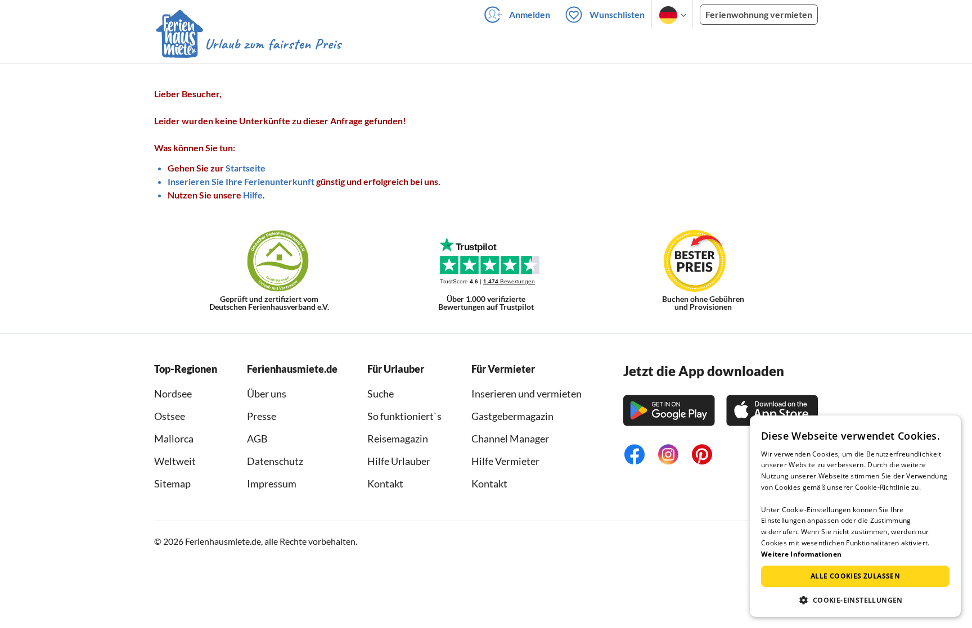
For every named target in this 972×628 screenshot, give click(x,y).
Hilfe (253, 194)
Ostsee (169, 416)
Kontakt (385, 483)
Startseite (246, 167)
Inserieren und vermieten (526, 393)
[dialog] (855, 516)
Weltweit (175, 461)
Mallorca (174, 438)
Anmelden (529, 14)
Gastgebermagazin (512, 416)
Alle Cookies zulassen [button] (855, 576)
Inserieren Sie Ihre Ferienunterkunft (241, 181)
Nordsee (173, 393)
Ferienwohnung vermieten (758, 14)
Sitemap (172, 483)
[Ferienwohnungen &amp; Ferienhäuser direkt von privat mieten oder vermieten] (248, 44)
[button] (855, 600)
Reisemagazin (397, 438)
